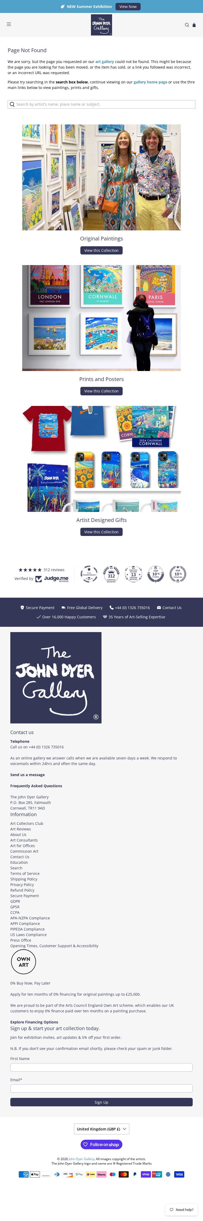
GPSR (15, 906)
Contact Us (19, 856)
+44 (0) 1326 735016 (46, 746)
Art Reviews (20, 828)
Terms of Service (25, 873)
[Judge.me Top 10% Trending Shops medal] (177, 574)
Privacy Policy (22, 884)
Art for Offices (22, 845)
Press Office (20, 940)
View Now (128, 6)
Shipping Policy (23, 879)
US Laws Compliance (28, 934)
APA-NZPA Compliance (30, 917)
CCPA (15, 912)
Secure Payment (24, 895)
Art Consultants (24, 840)
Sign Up (101, 1102)
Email (16, 1079)
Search (16, 867)
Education (19, 862)
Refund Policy (22, 890)
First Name (20, 1058)
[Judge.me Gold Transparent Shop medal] (89, 574)
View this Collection (101, 250)
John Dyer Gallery (81, 1159)
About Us (18, 834)
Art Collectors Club (26, 823)
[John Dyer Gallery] (101, 24)
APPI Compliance (25, 923)
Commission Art (24, 851)
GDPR (15, 901)
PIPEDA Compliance (27, 929)
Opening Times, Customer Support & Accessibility (54, 945)
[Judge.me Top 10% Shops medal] (155, 574)
